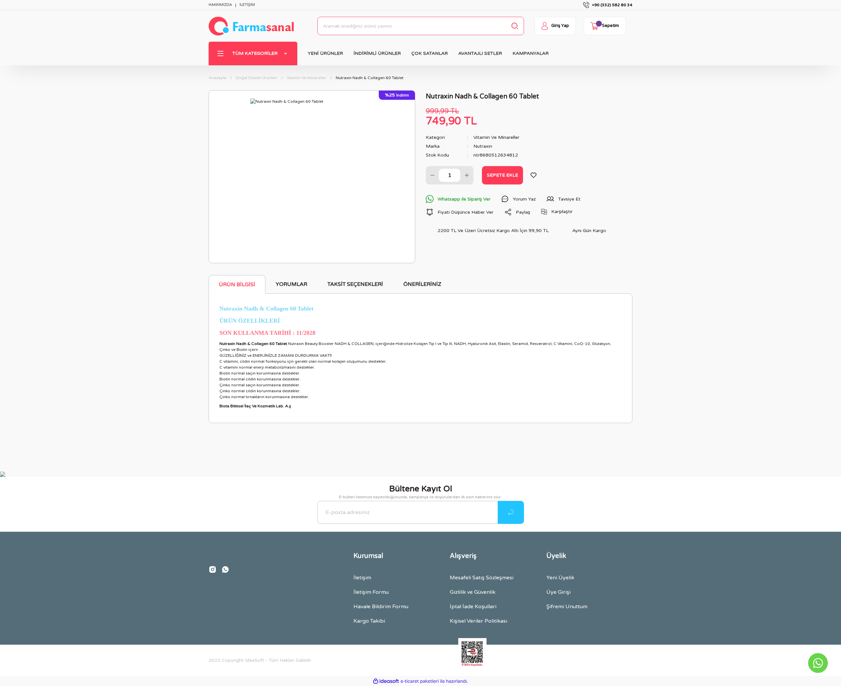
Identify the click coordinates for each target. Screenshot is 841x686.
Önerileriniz (422, 284)
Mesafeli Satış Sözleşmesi (481, 577)
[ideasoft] (386, 681)
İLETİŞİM (247, 5)
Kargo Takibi (369, 621)
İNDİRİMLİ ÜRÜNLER (377, 53)
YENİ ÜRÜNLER (325, 53)
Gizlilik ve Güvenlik (472, 592)
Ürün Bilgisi (237, 284)
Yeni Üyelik (560, 577)
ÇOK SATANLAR (429, 53)
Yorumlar (291, 284)
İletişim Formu (371, 592)
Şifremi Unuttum (566, 606)
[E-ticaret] (419, 681)
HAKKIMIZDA (220, 5)
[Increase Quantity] (466, 175)
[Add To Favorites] (533, 175)
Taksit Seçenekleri (355, 284)
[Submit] (511, 512)
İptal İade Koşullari (473, 606)
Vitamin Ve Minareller (496, 137)
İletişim (362, 577)
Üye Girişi (558, 592)
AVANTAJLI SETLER (480, 53)
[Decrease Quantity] (432, 175)
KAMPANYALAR (530, 53)
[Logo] (251, 26)
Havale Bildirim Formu (380, 606)
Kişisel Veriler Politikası (478, 621)
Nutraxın (482, 146)
